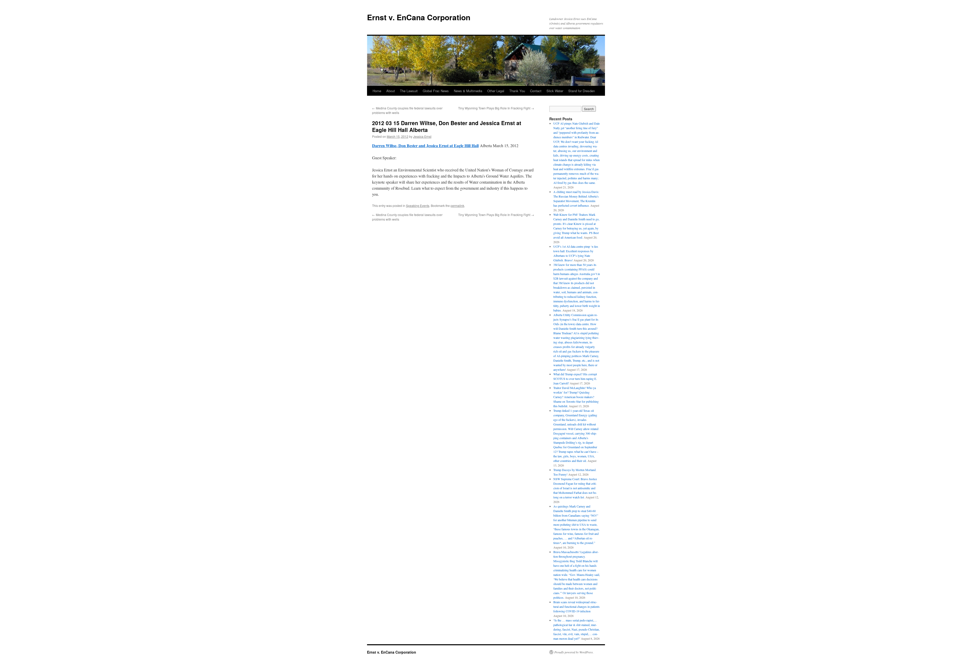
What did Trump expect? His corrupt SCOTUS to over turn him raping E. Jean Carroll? (575, 378)
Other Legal (495, 90)
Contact (535, 90)
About (390, 90)
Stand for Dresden (581, 90)
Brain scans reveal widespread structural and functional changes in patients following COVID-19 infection (576, 606)
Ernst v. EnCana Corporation (418, 17)
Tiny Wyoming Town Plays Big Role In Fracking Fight (496, 108)
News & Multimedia (468, 90)
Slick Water (554, 90)
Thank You (517, 90)
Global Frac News (436, 90)
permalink (457, 205)
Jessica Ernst (422, 136)
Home (377, 90)
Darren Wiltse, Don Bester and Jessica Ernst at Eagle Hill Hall (425, 145)
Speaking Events (417, 205)
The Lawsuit (409, 90)
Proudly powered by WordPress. (574, 652)
